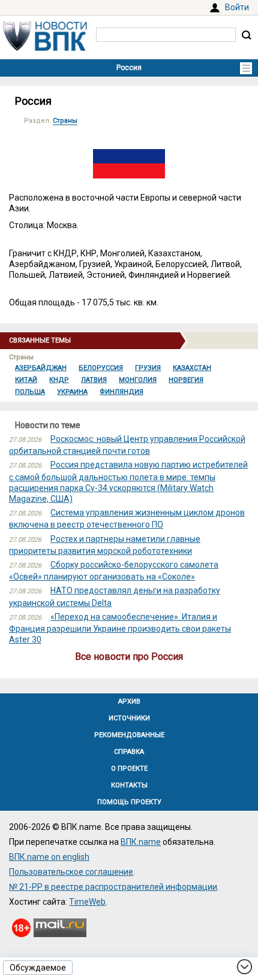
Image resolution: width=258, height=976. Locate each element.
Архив (129, 701)
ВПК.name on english (49, 857)
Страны (65, 121)
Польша (30, 392)
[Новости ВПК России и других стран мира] (45, 48)
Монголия (138, 380)
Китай (26, 380)
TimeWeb (87, 902)
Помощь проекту (129, 802)
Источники (129, 718)
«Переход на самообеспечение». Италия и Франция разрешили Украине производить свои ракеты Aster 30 (120, 628)
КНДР (59, 380)
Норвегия (186, 380)
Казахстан (192, 368)
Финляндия (121, 392)
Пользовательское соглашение (71, 872)
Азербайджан (41, 368)
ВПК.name (141, 842)
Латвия (94, 380)
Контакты (129, 785)
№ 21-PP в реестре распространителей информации (113, 887)
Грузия (148, 368)
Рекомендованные (129, 735)
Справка (129, 752)
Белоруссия (101, 368)
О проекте (129, 768)
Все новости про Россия (129, 656)
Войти (237, 7)
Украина (72, 392)
